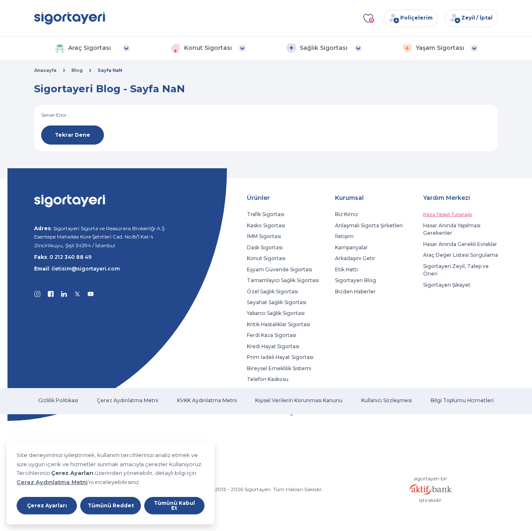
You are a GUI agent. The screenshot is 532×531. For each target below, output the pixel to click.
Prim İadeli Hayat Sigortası (280, 357)
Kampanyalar (351, 247)
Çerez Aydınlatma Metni (52, 482)
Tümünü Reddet (111, 505)
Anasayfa (45, 70)
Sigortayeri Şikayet (446, 285)
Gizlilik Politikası (58, 400)
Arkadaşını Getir (355, 258)
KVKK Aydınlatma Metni (207, 400)
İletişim (344, 236)
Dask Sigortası (265, 247)
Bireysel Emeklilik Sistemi (279, 368)
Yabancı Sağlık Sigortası (276, 313)
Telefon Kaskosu (267, 379)
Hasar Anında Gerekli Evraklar (460, 244)
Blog (77, 70)
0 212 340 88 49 (70, 257)
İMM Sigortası (264, 236)
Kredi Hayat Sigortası (273, 346)
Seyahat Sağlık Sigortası (276, 302)
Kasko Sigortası (266, 225)
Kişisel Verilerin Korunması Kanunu (298, 400)
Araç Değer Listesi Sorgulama (460, 255)
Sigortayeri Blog (355, 280)
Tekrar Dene (72, 135)
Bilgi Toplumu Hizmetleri (462, 400)
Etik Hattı (346, 269)
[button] (92, 48)
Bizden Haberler (355, 291)
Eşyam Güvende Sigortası (279, 269)
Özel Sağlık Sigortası (272, 291)
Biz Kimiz (346, 214)
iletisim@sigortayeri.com (86, 269)
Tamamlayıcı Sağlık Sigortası (283, 280)
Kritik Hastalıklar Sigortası (278, 324)
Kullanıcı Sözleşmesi (386, 400)
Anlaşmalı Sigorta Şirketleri (369, 225)
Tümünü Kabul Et (174, 505)
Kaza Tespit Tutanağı (447, 214)
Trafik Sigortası (265, 214)
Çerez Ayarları (47, 505)
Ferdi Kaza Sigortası (271, 335)
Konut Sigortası (266, 258)
